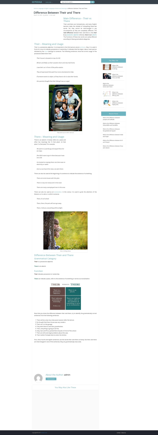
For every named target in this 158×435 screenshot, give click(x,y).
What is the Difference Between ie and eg (117, 67)
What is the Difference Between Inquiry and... (117, 102)
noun (46, 51)
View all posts (51, 379)
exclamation (58, 192)
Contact (119, 432)
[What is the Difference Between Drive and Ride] (107, 76)
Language (41, 8)
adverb (94, 35)
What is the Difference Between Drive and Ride (117, 76)
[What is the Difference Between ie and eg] (107, 67)
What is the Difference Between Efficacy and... (117, 93)
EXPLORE (48, 2)
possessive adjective (72, 35)
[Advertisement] (49, 28)
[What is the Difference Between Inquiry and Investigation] (107, 103)
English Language (49, 8)
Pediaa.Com (44, 432)
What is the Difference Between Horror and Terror (108, 85)
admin (46, 15)
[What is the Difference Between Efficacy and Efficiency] (107, 94)
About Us (123, 432)
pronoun (82, 47)
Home (35, 8)
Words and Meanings (61, 8)
